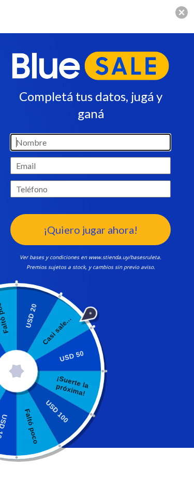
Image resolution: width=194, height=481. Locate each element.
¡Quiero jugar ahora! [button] (90, 229)
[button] (181, 12)
